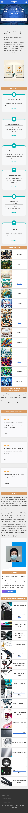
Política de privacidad (7, 802)
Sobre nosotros (5, 795)
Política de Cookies (6, 798)
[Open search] (26, 2)
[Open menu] (2, 2)
